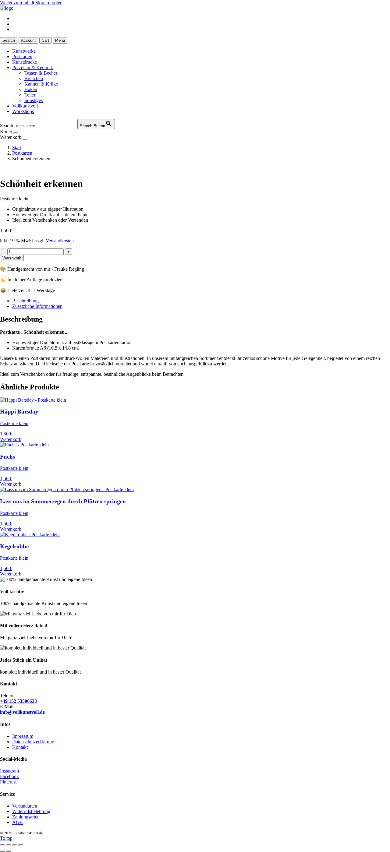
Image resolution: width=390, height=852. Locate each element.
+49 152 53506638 (18, 701)
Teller (29, 94)
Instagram (9, 770)
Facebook (9, 776)
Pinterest (8, 781)
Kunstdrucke (24, 62)
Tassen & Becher (40, 73)
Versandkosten (60, 240)
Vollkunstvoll (25, 105)
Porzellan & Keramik (32, 67)
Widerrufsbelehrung (31, 811)
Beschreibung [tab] (25, 300)
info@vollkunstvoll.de (22, 712)
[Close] (15, 133)
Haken (30, 89)
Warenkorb (11, 258)
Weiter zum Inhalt (17, 2)
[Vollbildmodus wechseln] (8, 845)
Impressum (22, 736)
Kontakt (20, 747)
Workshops (23, 111)
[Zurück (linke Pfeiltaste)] (2, 851)
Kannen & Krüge (41, 83)
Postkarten (22, 56)
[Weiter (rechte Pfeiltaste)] (8, 851)
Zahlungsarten (26, 816)
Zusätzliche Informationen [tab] (37, 306)
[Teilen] (14, 845)
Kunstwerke (24, 51)
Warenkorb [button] (10, 439)
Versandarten (24, 805)
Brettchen (33, 78)
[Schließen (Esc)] (20, 845)
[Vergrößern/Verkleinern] (2, 845)
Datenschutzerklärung (33, 741)
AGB (17, 822)
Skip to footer (48, 2)
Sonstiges (33, 100)
